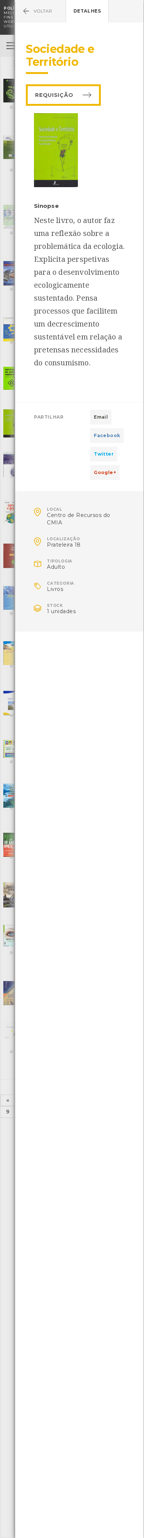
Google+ (105, 472)
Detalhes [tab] (87, 11)
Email (101, 417)
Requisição (54, 95)
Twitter (104, 454)
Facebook (107, 435)
